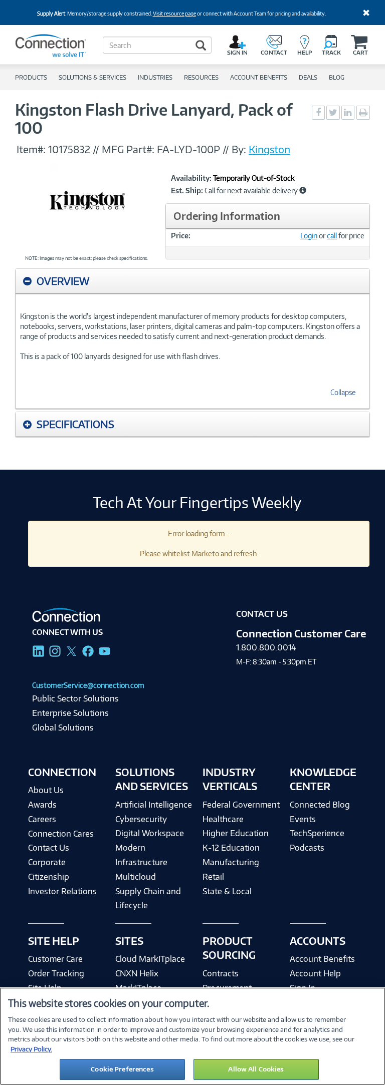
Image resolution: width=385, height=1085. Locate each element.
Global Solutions (63, 727)
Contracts (221, 973)
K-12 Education (231, 848)
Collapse (342, 392)
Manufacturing (231, 862)
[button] (302, 190)
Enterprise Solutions (70, 713)
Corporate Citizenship (48, 869)
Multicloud (135, 877)
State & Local (227, 891)
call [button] (332, 235)
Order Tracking (56, 973)
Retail (213, 877)
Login (308, 235)
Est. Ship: (187, 190)
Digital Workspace (149, 833)
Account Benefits (322, 959)
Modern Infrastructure (141, 855)
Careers (42, 819)
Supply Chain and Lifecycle (148, 898)
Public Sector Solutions (75, 698)
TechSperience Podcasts (317, 840)
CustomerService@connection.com (88, 685)
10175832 (69, 149)
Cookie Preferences (122, 1069)
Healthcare (223, 819)
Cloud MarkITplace (150, 959)
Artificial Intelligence (153, 805)
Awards (42, 805)
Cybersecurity (141, 819)
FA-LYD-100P (188, 149)
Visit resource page (174, 14)
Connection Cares (61, 834)
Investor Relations (62, 891)
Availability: (191, 178)
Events (303, 819)
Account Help (315, 973)
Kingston (269, 149)
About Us (46, 790)
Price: (180, 235)
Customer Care (55, 959)
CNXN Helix (136, 973)
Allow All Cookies (256, 1069)
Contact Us (48, 848)
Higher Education (236, 833)
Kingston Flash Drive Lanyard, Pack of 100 (153, 119)
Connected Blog (320, 805)
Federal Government (241, 805)
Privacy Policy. (31, 1049)
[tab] (192, 281)
